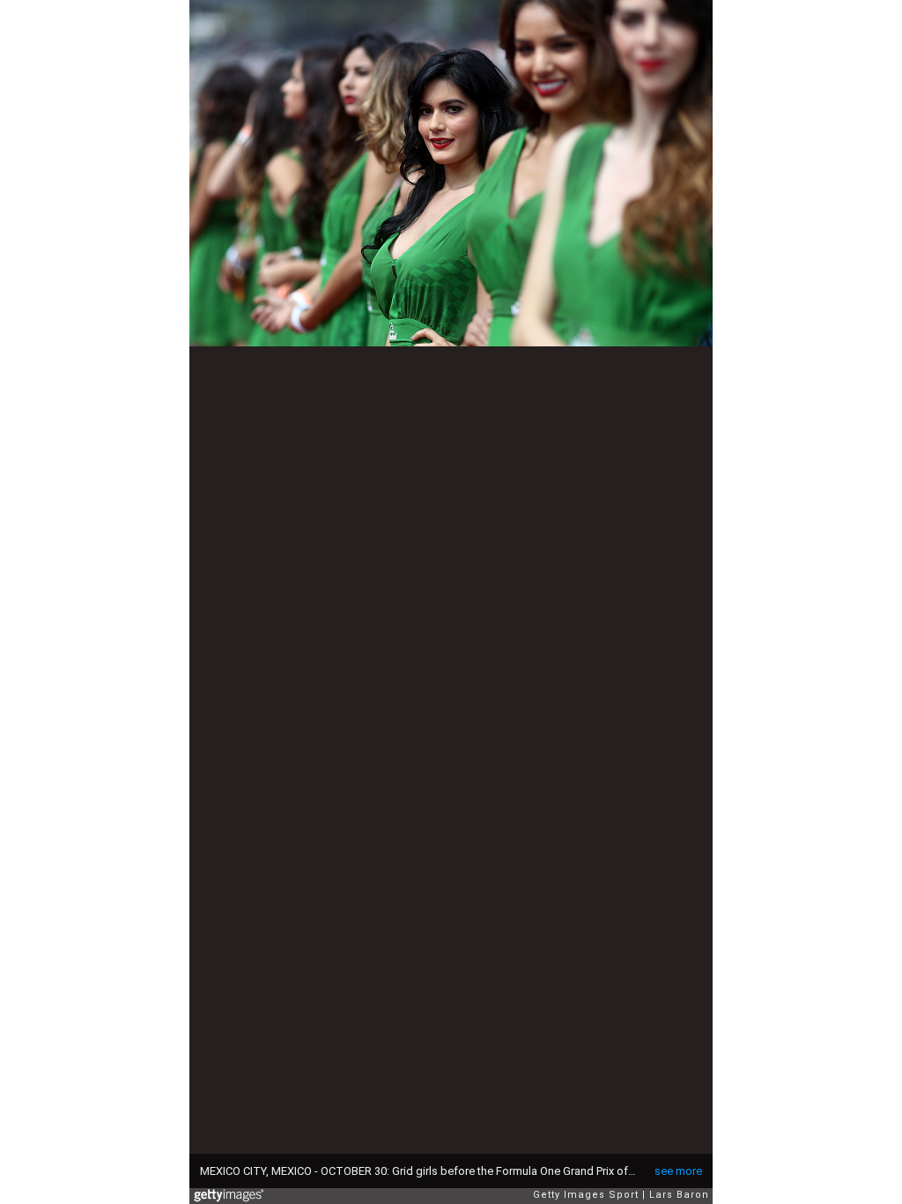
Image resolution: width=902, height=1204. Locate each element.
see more (678, 1171)
